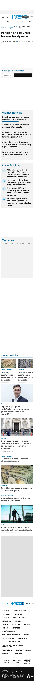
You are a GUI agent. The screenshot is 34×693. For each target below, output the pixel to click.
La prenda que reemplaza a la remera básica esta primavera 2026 (15, 154)
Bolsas (12, 244)
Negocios (18, 621)
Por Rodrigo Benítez (7, 452)
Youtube (22, 603)
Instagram (12, 603)
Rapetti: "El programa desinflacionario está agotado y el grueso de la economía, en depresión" (16, 410)
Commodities (20, 244)
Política (5, 618)
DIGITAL (6, 661)
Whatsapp (27, 603)
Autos (26, 635)
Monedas (5, 244)
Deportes (16, 628)
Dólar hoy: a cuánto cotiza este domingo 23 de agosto (15, 125)
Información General (11, 635)
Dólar (9, 22)
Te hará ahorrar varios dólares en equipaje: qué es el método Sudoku (16, 528)
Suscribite (23, 75)
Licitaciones (17, 654)
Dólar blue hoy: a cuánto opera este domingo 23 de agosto (15, 118)
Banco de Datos (19, 618)
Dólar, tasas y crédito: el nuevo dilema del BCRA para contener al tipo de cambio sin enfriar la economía (16, 445)
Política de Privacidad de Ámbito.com (12, 646)
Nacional (28, 625)
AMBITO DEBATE (27, 661)
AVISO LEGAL (7, 650)
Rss (3, 642)
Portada (5, 611)
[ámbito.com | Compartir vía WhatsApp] (19, 41)
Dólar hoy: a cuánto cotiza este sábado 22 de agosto (14, 460)
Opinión (5, 625)
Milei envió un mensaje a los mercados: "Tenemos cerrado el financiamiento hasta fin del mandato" (19, 173)
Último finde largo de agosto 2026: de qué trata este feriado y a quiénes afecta (16, 144)
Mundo (5, 628)
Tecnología (22, 638)
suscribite (25, 16)
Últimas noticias (20, 611)
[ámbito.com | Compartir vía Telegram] (29, 41)
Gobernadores (26, 12)
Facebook (7, 603)
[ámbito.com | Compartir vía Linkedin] (26, 41)
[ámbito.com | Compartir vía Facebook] (21, 41)
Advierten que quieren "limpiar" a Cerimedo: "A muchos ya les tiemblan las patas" (19, 202)
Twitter (3, 603)
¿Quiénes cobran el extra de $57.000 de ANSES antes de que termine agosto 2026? (16, 134)
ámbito (3, 27)
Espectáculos (8, 638)
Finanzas (18, 614)
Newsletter (29, 603)
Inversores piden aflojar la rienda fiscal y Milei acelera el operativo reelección (19, 182)
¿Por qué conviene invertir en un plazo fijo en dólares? (15, 499)
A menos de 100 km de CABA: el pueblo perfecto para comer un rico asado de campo (18, 191)
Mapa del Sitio (14, 642)
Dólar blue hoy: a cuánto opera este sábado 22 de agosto (16, 489)
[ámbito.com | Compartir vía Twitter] (24, 41)
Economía (20, 22)
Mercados (16, 12)
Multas (5, 654)
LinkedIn (17, 603)
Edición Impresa (8, 631)
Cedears (29, 244)
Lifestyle (16, 625)
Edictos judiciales (23, 650)
